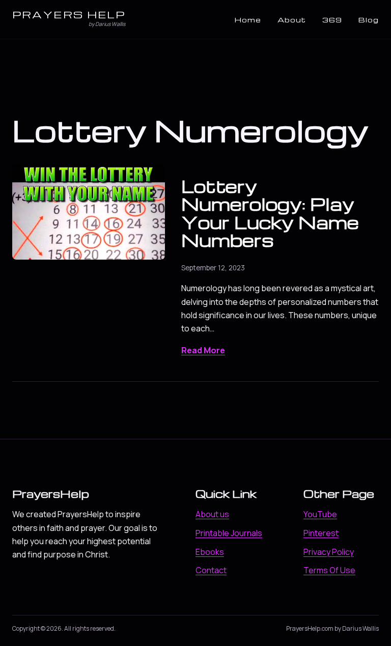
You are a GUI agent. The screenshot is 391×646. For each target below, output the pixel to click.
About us (212, 514)
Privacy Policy (328, 551)
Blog (368, 19)
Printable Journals (229, 533)
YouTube (320, 514)
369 (332, 19)
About (291, 19)
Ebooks (210, 551)
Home (248, 19)
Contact (211, 570)
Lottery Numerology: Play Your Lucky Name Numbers (270, 213)
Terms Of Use (329, 570)
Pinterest (321, 533)
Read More (203, 350)
